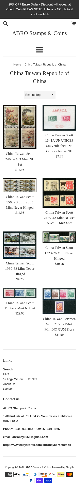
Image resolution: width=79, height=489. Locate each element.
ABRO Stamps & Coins (39, 33)
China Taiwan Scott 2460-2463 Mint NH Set (19, 159)
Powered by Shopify (63, 467)
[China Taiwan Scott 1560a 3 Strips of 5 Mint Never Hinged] (19, 185)
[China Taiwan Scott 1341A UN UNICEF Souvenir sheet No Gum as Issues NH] (59, 117)
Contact (8, 389)
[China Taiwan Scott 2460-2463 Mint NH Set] (19, 127)
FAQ (6, 374)
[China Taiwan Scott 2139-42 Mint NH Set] (59, 193)
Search (8, 369)
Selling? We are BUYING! (20, 379)
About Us (9, 384)
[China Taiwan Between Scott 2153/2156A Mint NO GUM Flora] (59, 301)
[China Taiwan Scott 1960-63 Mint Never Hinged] (19, 245)
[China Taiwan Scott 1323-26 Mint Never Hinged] (59, 237)
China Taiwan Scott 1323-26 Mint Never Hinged (59, 253)
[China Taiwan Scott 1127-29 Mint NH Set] (19, 293)
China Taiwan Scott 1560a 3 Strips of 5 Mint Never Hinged (20, 202)
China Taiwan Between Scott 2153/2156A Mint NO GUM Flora (59, 324)
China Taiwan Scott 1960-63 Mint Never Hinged (19, 268)
